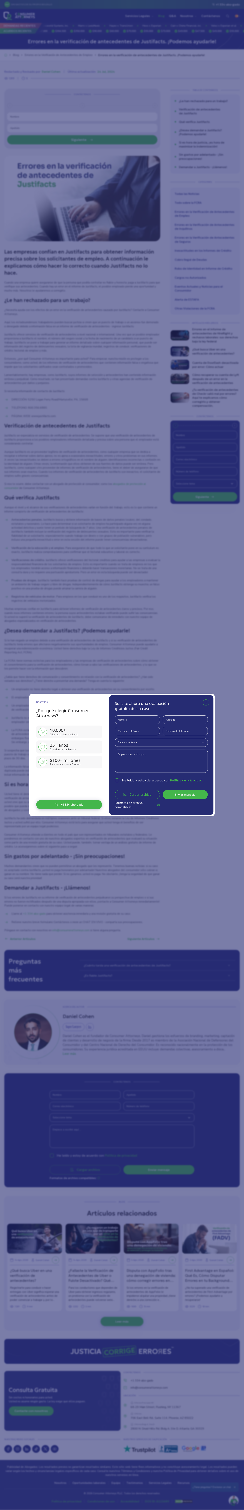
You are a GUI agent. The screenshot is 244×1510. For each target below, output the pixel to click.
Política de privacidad (186, 780)
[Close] (206, 702)
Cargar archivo (140, 794)
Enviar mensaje (185, 795)
